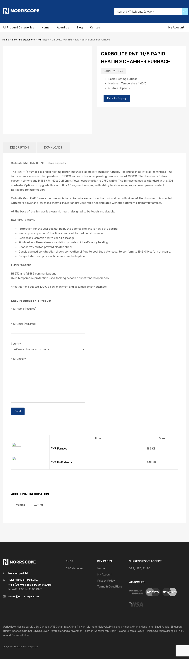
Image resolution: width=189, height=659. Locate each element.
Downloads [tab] (53, 147)
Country (16, 343)
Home (45, 27)
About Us (63, 27)
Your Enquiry (18, 358)
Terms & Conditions (110, 586)
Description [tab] (19, 147)
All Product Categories (18, 27)
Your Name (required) (23, 308)
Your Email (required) (23, 323)
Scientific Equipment (23, 39)
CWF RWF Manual (61, 462)
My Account (176, 27)
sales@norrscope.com (23, 596)
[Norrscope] (21, 13)
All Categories (74, 568)
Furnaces (43, 39)
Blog (80, 27)
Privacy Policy (106, 580)
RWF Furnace (59, 448)
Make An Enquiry (116, 98)
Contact (96, 27)
